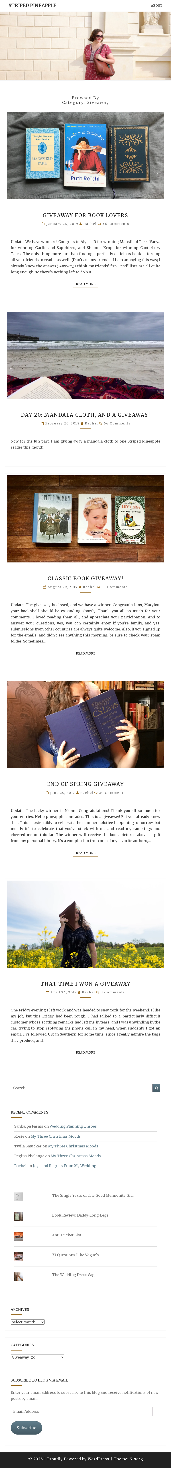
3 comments (113, 992)
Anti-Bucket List (66, 1235)
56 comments (115, 224)
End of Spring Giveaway (85, 784)
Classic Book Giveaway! (85, 578)
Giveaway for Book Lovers (85, 215)
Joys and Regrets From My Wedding (64, 1165)
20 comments (112, 793)
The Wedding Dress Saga (74, 1274)
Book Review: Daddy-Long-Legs (80, 1215)
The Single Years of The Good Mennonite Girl (93, 1195)
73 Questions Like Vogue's (75, 1255)
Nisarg (136, 1459)
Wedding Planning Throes (73, 1126)
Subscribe (26, 1427)
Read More (87, 284)
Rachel (90, 224)
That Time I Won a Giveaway (86, 984)
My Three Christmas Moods (56, 1136)
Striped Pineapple (32, 5)
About (156, 6)
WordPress (98, 1459)
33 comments (115, 587)
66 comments (117, 423)
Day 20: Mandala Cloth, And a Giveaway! (85, 415)
